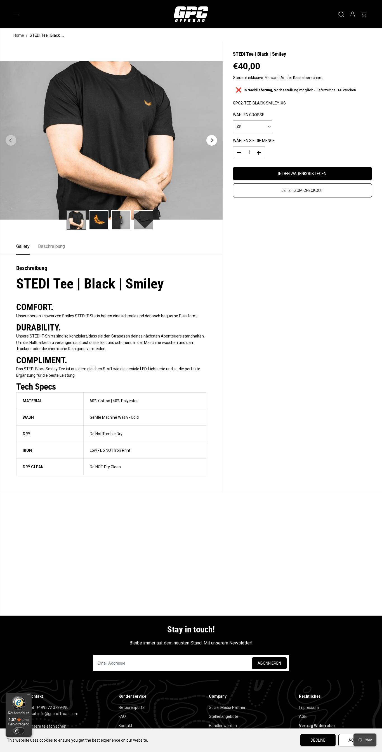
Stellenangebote (223, 716)
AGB (303, 716)
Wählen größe (248, 115)
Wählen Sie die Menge (254, 141)
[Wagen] (364, 14)
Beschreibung (51, 246)
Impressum (309, 707)
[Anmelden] (352, 14)
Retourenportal (132, 707)
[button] (16, 14)
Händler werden (223, 725)
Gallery (23, 246)
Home (18, 35)
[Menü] (28, 696)
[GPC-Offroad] (191, 14)
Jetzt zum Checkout (302, 190)
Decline (318, 740)
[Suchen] (341, 14)
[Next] (211, 140)
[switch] (18, 730)
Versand (272, 77)
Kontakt (125, 725)
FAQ (122, 716)
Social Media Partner (227, 707)
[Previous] (11, 140)
